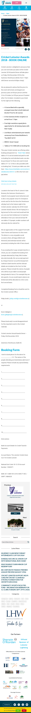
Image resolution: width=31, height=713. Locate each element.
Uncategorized (4, 598)
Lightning (11, 598)
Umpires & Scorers (22, 601)
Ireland (26, 598)
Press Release (16, 606)
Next (25, 517)
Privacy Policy (11, 710)
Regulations (9, 606)
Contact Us (7, 704)
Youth (22, 598)
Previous (7, 485)
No (24, 710)
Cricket (5, 8)
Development (17, 598)
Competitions (14, 601)
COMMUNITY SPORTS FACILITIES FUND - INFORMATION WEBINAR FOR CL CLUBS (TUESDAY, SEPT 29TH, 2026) (15, 587)
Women (3, 601)
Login (19, 8)
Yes (18, 710)
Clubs (26, 8)
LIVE (16, 2)
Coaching (8, 601)
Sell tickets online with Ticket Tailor (9, 184)
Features (3, 606)
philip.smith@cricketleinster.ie (19, 298)
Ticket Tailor (21, 153)
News (11, 8)
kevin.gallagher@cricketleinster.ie (11, 314)
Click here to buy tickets (8, 181)
